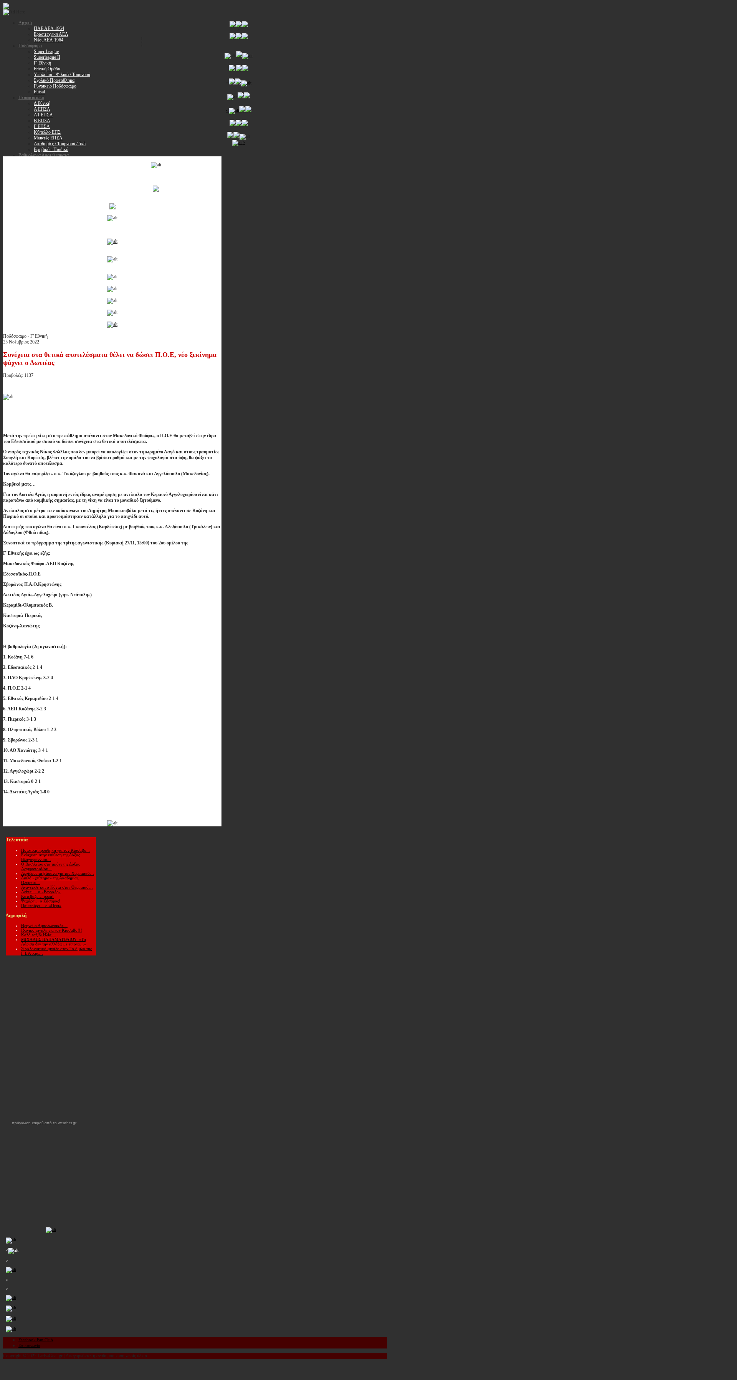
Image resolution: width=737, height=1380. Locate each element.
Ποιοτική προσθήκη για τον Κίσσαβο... (55, 850)
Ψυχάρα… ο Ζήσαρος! (40, 901)
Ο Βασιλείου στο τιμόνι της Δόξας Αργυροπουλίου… (50, 866)
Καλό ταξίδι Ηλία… (38, 934)
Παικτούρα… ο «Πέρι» (41, 905)
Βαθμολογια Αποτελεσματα (43, 155)
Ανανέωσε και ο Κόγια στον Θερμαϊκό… (57, 887)
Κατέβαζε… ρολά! (37, 896)
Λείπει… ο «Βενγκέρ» (41, 891)
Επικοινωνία (29, 1345)
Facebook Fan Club (35, 1339)
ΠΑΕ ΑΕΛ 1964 (49, 28)
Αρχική (25, 22)
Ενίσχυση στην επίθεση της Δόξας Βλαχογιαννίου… (50, 857)
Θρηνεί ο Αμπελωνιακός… (44, 925)
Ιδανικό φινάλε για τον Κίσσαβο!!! (51, 930)
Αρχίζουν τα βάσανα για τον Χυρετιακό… (57, 873)
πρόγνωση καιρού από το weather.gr (44, 1123)
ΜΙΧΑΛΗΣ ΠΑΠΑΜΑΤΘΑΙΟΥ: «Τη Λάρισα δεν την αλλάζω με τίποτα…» (53, 941)
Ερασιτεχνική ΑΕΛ (51, 34)
